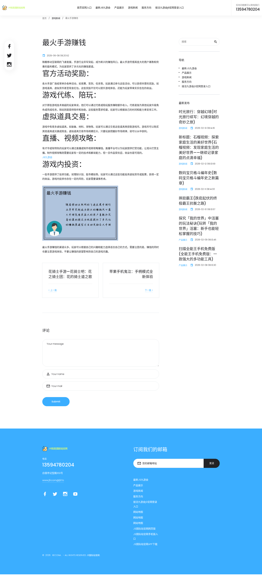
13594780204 (248, 9)
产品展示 (119, 7)
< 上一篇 (52, 290)
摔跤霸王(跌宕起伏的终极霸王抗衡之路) (198, 201)
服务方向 (146, 7)
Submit (56, 401)
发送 (211, 463)
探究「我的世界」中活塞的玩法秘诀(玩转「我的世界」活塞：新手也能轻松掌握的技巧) (199, 226)
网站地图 (138, 512)
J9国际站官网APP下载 (145, 544)
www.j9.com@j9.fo (53, 480)
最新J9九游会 (103, 7)
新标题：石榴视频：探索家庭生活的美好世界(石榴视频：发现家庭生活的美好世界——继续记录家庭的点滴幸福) (199, 147)
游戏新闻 (133, 7)
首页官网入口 (84, 7)
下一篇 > (149, 290)
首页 (44, 18)
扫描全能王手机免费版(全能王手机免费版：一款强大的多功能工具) (198, 254)
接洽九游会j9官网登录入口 (169, 7)
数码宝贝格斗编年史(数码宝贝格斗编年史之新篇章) (199, 178)
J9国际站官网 (93, 555)
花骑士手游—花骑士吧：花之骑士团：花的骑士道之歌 (70, 274)
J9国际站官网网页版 (144, 528)
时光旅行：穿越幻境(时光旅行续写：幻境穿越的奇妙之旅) (199, 117)
